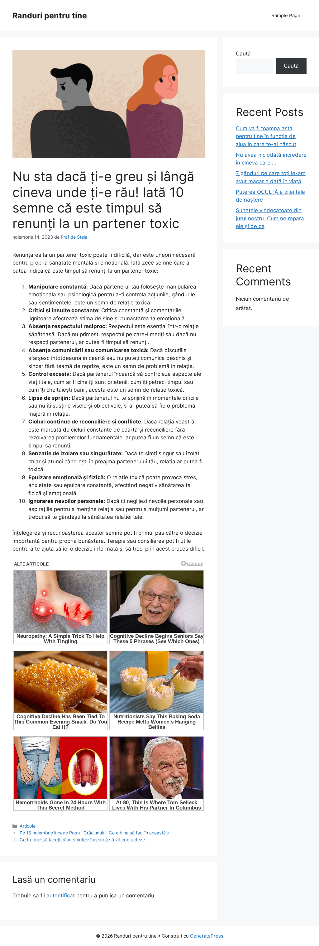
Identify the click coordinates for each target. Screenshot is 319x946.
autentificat (60, 895)
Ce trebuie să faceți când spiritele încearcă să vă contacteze (82, 839)
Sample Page (285, 15)
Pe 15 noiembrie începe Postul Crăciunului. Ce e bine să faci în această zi (95, 832)
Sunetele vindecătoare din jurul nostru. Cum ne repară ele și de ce (270, 218)
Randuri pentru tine (49, 15)
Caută (243, 53)
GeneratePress (206, 936)
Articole (28, 826)
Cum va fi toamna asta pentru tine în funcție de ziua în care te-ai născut (266, 136)
